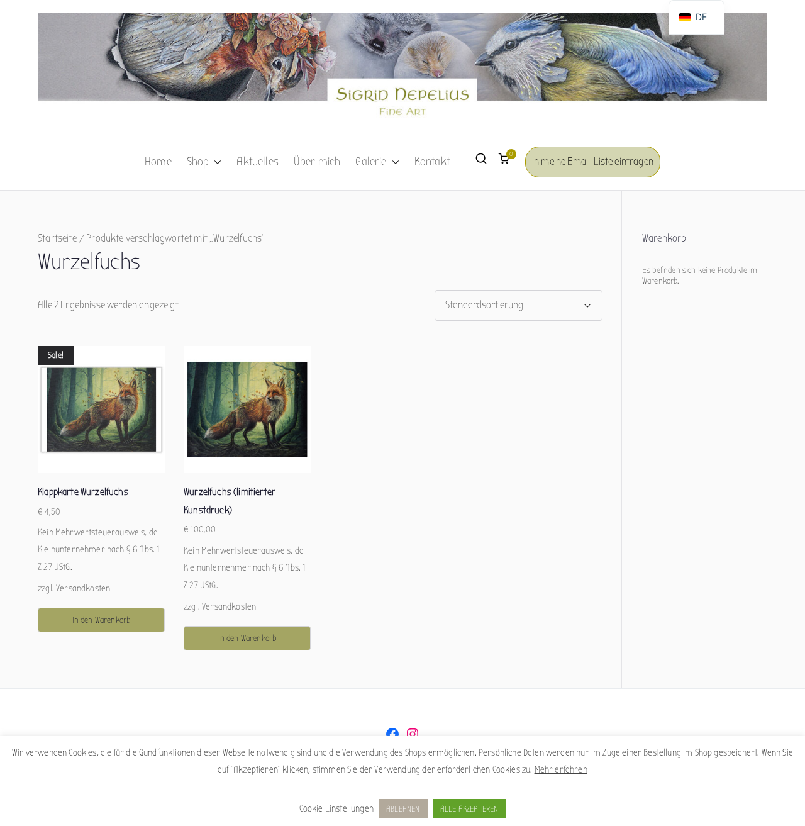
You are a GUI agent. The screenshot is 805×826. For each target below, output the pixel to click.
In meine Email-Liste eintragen (592, 161)
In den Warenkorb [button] (101, 620)
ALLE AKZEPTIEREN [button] (469, 808)
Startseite (57, 238)
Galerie (370, 162)
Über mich (317, 162)
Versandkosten (83, 588)
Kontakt (432, 162)
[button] (215, 162)
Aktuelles (257, 162)
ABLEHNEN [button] (402, 808)
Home (158, 162)
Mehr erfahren (561, 769)
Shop (198, 162)
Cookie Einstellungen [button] (336, 808)
